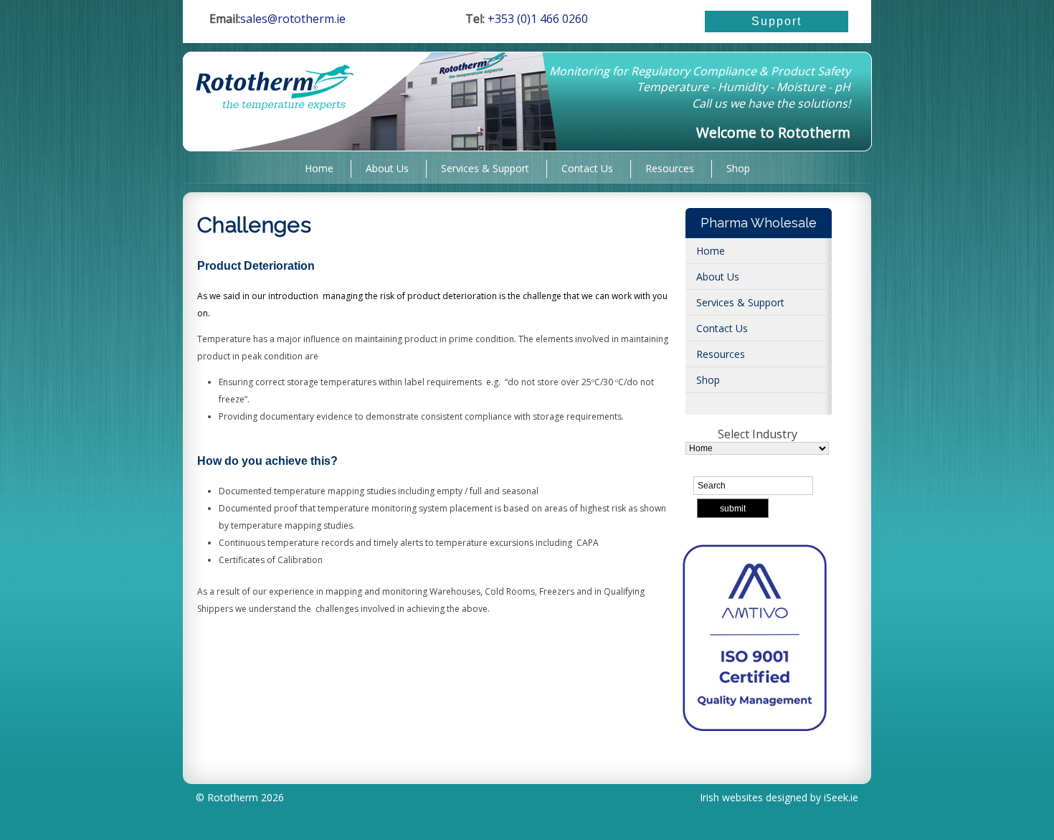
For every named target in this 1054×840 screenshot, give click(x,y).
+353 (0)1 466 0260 (536, 19)
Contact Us (587, 167)
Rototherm (232, 797)
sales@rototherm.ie (293, 19)
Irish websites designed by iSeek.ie (779, 797)
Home (319, 167)
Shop (738, 167)
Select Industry (757, 434)
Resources (669, 167)
